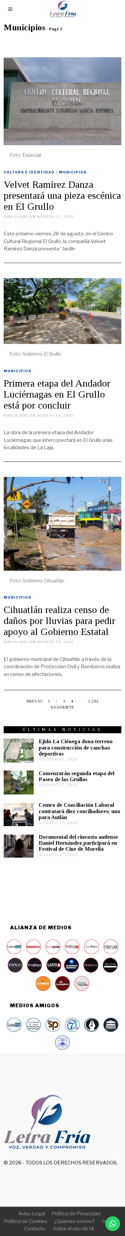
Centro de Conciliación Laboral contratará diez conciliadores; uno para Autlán (79, 811)
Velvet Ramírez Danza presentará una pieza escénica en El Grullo (62, 195)
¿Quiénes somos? (74, 1221)
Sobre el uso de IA (73, 1229)
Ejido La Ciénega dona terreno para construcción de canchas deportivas (76, 747)
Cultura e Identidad (29, 172)
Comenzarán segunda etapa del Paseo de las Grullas (76, 776)
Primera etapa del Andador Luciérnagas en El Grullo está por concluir (57, 394)
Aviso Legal (31, 1214)
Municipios (73, 172)
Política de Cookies (25, 1221)
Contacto (34, 1229)
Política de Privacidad (76, 1214)
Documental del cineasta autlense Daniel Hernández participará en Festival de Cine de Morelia (78, 843)
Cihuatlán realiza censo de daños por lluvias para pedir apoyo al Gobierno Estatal (59, 620)
